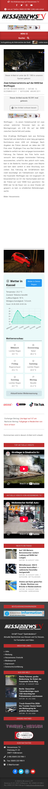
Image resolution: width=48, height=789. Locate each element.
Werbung (8, 654)
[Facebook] (8, 404)
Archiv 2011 (35, 91)
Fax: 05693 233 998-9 (15, 761)
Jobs (7, 651)
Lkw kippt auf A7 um (28, 418)
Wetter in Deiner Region (34, 282)
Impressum (9, 664)
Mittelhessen (34, 577)
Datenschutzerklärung (14, 667)
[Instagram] (21, 404)
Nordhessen (33, 591)
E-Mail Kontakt (13, 765)
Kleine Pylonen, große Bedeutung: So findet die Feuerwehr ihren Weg (30, 679)
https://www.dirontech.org (35, 785)
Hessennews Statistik (14, 657)
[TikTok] (37, 404)
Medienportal (10, 661)
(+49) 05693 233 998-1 (16, 757)
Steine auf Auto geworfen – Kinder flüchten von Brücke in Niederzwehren (30, 584)
